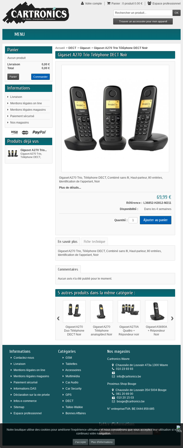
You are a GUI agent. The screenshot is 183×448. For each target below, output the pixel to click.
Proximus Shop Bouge (121, 384)
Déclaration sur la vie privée (32, 394)
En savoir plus (67, 241)
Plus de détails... (70, 187)
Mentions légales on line (26, 103)
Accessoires (73, 370)
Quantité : (120, 220)
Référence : (134, 203)
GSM (69, 357)
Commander (40, 76)
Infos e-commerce (25, 401)
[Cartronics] (36, 12)
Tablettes (71, 364)
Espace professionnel (28, 413)
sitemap (19, 407)
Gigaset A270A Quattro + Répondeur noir (129, 330)
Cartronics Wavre (118, 359)
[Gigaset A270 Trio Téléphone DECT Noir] (12, 153)
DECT (72, 48)
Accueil (60, 48)
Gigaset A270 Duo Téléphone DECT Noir (74, 330)
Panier (13, 49)
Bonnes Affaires (76, 413)
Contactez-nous (24, 357)
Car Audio (72, 382)
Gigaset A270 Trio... (33, 150)
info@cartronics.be (129, 376)
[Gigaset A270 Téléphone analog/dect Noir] (102, 311)
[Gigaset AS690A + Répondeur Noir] (156, 311)
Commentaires (68, 269)
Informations (18, 88)
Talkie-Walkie (74, 407)
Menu (20, 34)
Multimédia (73, 376)
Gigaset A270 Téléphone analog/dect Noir (101, 330)
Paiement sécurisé (22, 116)
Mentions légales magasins (28, 109)
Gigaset (85, 48)
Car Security (73, 388)
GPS (68, 394)
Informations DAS (25, 388)
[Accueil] (7, 34)
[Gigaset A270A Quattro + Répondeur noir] (129, 311)
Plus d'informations (102, 442)
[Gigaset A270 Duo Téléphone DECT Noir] (74, 311)
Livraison (16, 97)
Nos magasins (19, 122)
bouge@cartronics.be (131, 401)
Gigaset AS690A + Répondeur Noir (156, 330)
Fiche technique (94, 241)
